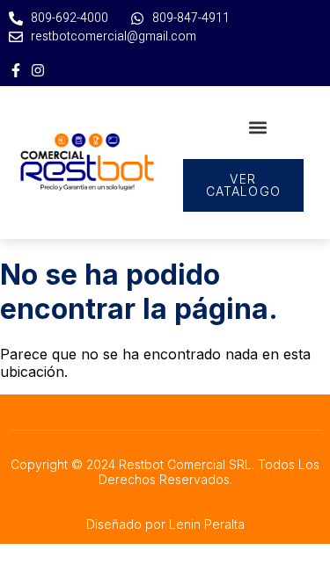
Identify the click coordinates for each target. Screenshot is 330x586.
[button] (258, 126)
